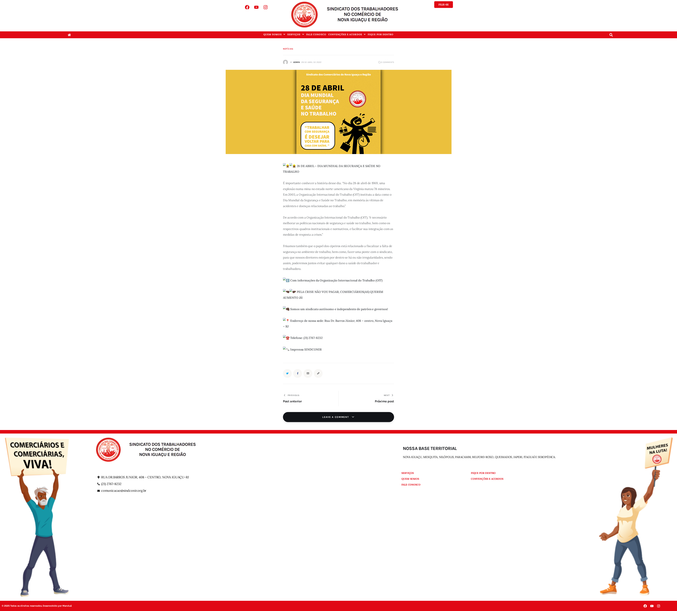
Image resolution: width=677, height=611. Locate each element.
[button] (274, 34)
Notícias (288, 49)
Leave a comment (336, 417)
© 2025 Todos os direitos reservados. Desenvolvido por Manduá (37, 606)
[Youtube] (256, 7)
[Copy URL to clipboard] (318, 373)
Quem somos (272, 34)
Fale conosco (316, 34)
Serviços (294, 34)
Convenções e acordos (345, 34)
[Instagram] (265, 7)
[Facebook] (247, 7)
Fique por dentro (381, 34)
